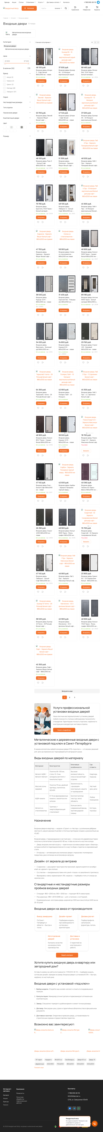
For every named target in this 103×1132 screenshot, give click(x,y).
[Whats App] (79, 1108)
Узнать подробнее (64, 730)
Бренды (6, 1102)
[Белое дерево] (8, 127)
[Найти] (65, 8)
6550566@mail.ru (74, 1096)
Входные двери (10, 46)
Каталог (6, 1095)
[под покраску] (4, 127)
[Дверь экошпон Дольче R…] (44, 1039)
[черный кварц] (14, 130)
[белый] (11, 127)
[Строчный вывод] (95, 42)
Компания (20, 1089)
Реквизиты (20, 1093)
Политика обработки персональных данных (21, 1100)
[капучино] (4, 130)
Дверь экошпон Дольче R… (44, 1051)
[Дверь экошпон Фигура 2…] (70, 1039)
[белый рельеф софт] (14, 127)
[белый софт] (18, 127)
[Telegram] (98, 2)
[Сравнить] (43, 86)
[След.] (74, 697)
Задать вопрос (67, 955)
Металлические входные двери (17, 49)
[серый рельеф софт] (11, 130)
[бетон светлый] (21, 127)
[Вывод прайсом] (98, 42)
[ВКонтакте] (70, 1108)
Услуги (5, 1105)
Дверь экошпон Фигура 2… (70, 1051)
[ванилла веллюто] (25, 127)
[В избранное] (38, 86)
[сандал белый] (8, 130)
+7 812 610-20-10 (90, 2)
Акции (5, 1098)
